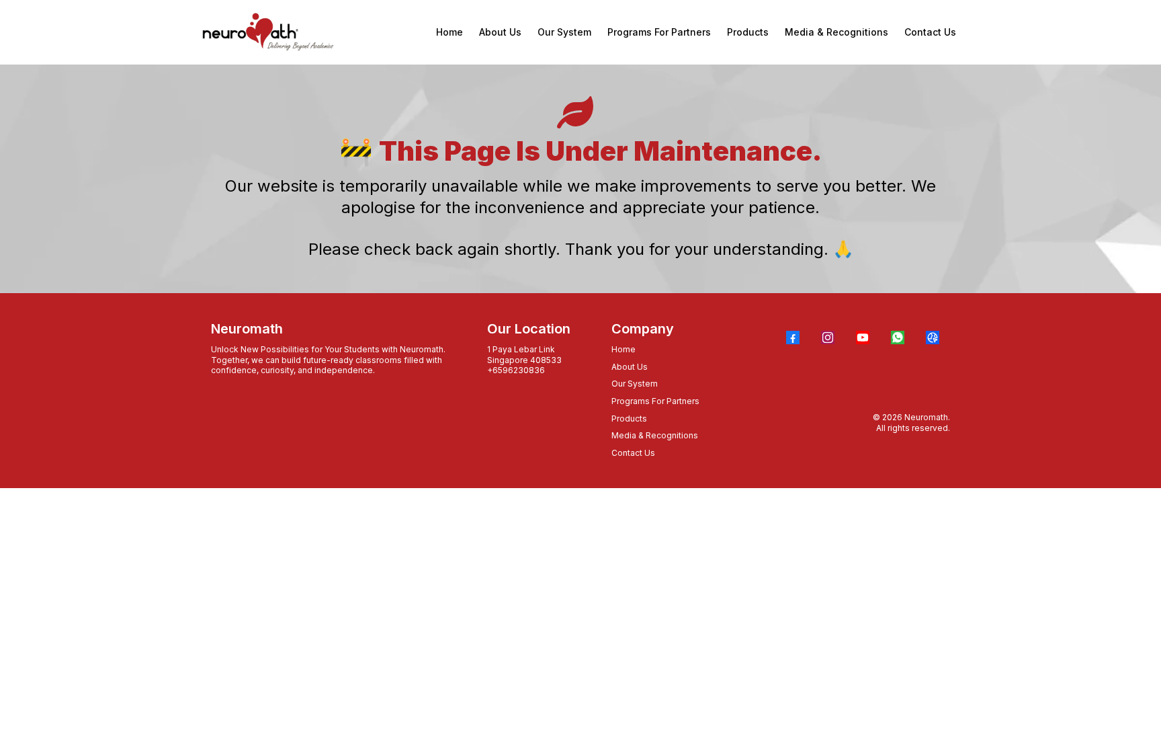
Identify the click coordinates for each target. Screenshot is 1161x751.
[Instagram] (827, 337)
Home (623, 349)
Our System (634, 384)
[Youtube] (862, 337)
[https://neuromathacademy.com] (268, 32)
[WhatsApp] (897, 337)
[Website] (932, 337)
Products (629, 418)
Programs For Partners (655, 401)
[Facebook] (792, 337)
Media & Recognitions (654, 435)
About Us (629, 367)
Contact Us (633, 453)
